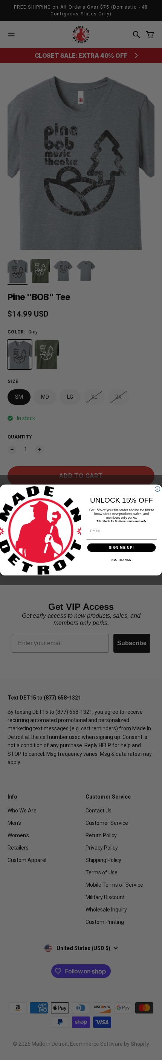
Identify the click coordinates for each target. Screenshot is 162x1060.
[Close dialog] (157, 488)
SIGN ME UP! (121, 547)
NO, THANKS (121, 560)
